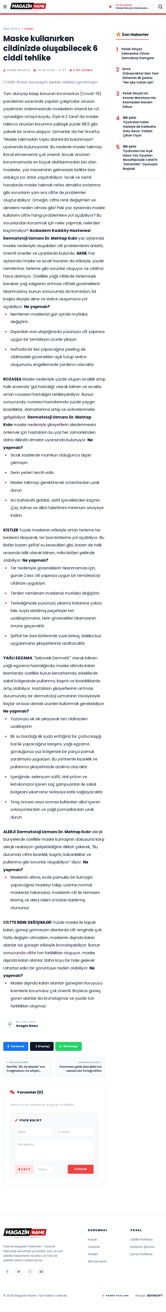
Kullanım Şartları (142, 1247)
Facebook (17, 1046)
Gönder (80, 1169)
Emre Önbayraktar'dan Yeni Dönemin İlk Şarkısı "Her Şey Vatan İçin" (140, 75)
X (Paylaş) (43, 1046)
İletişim (93, 1254)
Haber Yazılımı (117, 1295)
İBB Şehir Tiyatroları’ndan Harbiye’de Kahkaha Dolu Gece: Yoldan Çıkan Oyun (139, 126)
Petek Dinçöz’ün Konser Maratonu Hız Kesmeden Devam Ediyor (139, 100)
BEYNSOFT (155, 1296)
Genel (29, 28)
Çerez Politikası (141, 1254)
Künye (92, 1239)
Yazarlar (94, 1247)
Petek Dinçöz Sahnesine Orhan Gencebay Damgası (137, 53)
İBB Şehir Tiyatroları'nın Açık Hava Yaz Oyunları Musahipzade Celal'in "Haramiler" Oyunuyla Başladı (140, 157)
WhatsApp (70, 1046)
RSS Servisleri (97, 1261)
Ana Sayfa (11, 28)
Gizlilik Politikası (141, 1239)
